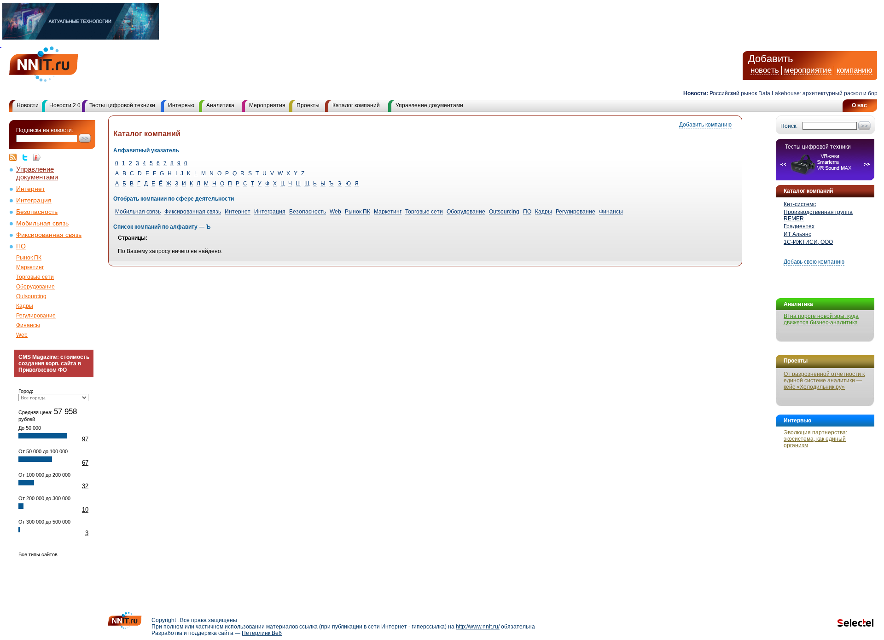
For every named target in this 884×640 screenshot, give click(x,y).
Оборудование (35, 286)
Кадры (24, 306)
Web (22, 335)
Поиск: (788, 126)
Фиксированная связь (48, 234)
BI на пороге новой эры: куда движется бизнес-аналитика (821, 319)
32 (85, 486)
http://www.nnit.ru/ (478, 626)
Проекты (308, 105)
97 (85, 439)
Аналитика (220, 105)
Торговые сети (35, 277)
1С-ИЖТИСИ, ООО (808, 242)
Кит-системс (800, 204)
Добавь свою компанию (814, 262)
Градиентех (799, 226)
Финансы (28, 325)
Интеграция (34, 200)
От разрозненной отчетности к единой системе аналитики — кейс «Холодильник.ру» (824, 380)
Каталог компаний (356, 105)
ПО (21, 246)
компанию (854, 70)
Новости (28, 105)
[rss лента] (15, 157)
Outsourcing (31, 296)
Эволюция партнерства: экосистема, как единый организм (815, 439)
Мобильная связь (42, 223)
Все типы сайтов (38, 554)
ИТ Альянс (797, 234)
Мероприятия (267, 105)
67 (85, 462)
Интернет (30, 188)
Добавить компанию (705, 124)
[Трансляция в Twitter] (27, 157)
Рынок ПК (28, 257)
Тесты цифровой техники (122, 105)
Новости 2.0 (65, 105)
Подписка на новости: (44, 130)
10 (85, 509)
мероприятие (808, 70)
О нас (859, 105)
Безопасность (37, 211)
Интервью (181, 105)
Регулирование (36, 315)
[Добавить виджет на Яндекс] (37, 157)
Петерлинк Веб (262, 633)
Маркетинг (30, 267)
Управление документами (429, 105)
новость (764, 70)
